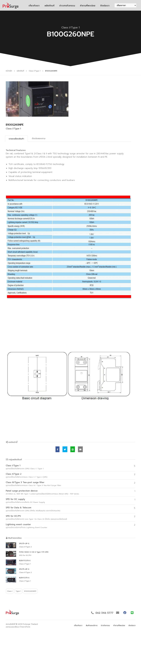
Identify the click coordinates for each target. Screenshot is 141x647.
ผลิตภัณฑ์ (49, 5)
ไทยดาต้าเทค (25, 627)
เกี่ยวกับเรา (34, 5)
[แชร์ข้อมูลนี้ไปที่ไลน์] (72, 449)
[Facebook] (125, 613)
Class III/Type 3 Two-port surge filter (25, 482)
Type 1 (18, 591)
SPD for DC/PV (13, 516)
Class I (10, 591)
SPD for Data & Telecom (18, 507)
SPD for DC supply (15, 499)
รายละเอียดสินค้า (16, 138)
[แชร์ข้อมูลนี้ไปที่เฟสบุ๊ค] (57, 449)
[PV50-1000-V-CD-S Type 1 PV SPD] (11, 553)
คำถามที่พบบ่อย (87, 5)
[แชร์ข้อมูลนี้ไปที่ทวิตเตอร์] (65, 449)
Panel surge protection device (22, 490)
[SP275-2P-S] (11, 545)
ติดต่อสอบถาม (38, 138)
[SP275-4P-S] (11, 570)
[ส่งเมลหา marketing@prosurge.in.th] (117, 613)
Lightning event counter (18, 524)
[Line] (132, 613)
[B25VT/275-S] (11, 562)
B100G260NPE (30, 591)
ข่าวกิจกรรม (105, 625)
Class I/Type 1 (34, 71)
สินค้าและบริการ (91, 625)
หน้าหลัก (9, 71)
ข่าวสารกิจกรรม (67, 5)
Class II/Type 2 (13, 473)
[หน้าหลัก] (10, 5)
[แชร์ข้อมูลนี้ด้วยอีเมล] (80, 449)
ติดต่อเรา (104, 5)
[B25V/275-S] (11, 579)
